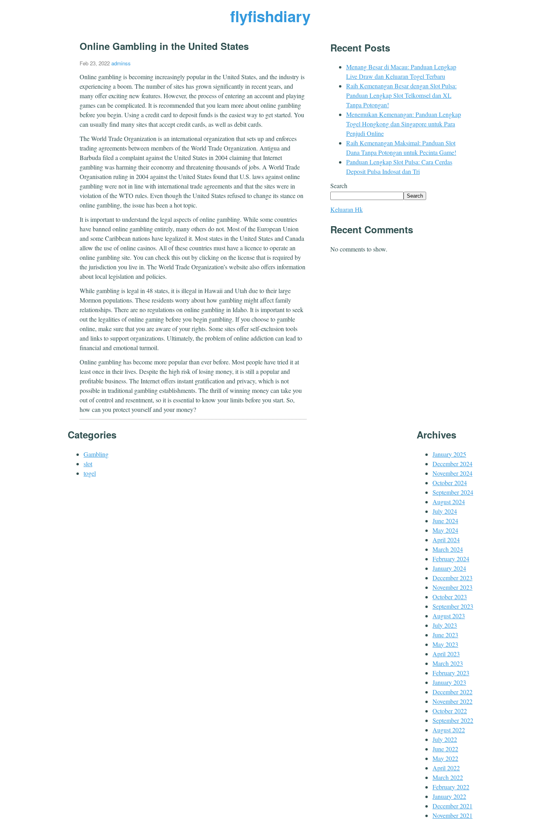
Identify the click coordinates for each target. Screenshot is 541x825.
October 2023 (449, 597)
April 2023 (446, 654)
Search (338, 185)
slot (88, 463)
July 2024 (444, 511)
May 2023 (445, 644)
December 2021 (452, 806)
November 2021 (452, 815)
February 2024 (450, 558)
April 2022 (446, 768)
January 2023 (449, 682)
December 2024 (452, 463)
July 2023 (444, 625)
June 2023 (445, 635)
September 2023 (452, 606)
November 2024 (452, 473)
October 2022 (449, 711)
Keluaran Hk (346, 209)
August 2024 (448, 501)
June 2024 (445, 520)
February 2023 (450, 673)
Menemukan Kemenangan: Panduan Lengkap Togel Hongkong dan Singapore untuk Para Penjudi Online (403, 123)
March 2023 (447, 663)
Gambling (96, 454)
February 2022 (450, 787)
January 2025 (449, 454)
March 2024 (447, 549)
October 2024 (449, 482)
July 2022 (444, 739)
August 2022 (448, 730)
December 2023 (452, 577)
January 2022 (449, 796)
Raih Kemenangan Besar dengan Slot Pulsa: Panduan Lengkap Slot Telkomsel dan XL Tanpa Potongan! (401, 95)
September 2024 (452, 492)
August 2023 (448, 616)
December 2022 (452, 692)
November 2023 (452, 587)
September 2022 (452, 720)
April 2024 (446, 539)
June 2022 (445, 749)
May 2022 (445, 758)
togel (90, 473)
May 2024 (445, 530)
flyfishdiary (270, 16)
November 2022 (452, 701)
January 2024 (449, 568)
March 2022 (447, 777)
